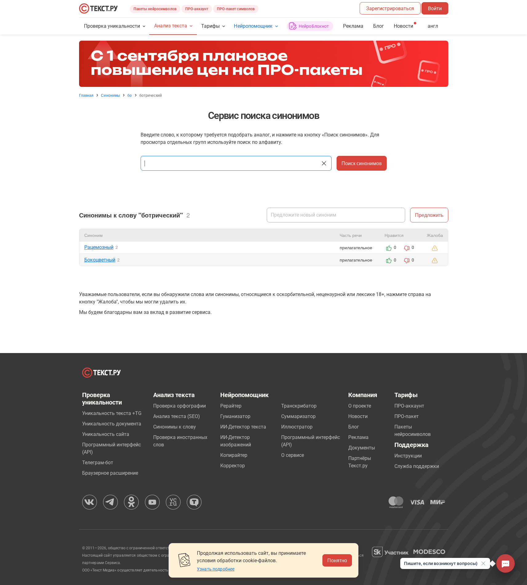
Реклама (353, 26)
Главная (86, 95)
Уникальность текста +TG (112, 413)
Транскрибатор (299, 406)
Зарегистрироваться (390, 8)
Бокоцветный (99, 260)
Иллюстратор (297, 427)
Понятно (337, 560)
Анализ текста (170, 26)
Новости (358, 416)
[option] (263, 64)
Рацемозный (99, 247)
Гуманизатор (235, 416)
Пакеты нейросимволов (155, 9)
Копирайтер (233, 455)
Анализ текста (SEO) (176, 416)
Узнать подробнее (215, 569)
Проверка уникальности (112, 26)
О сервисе (292, 455)
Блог (378, 26)
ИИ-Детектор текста (243, 427)
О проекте (359, 406)
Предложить (429, 214)
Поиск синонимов (361, 163)
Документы (361, 448)
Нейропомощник (253, 26)
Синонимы (110, 95)
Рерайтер (231, 406)
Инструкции (408, 456)
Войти (435, 8)
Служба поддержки (416, 466)
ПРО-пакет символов (236, 9)
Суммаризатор (298, 416)
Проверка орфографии (179, 406)
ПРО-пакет (406, 416)
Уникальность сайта (105, 434)
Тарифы (210, 26)
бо (129, 95)
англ (433, 26)
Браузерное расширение (110, 473)
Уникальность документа (111, 424)
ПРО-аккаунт (196, 9)
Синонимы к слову (174, 427)
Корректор (232, 466)
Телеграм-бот (97, 462)
